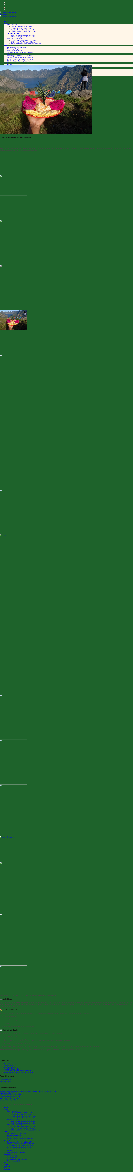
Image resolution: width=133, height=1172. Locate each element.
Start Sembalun (12, 25)
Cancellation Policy (10, 1064)
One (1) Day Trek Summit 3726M (21, 26)
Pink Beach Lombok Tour (15, 50)
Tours (6, 45)
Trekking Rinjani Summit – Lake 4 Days (23, 31)
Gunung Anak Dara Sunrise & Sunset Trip (20, 57)
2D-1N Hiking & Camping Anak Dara (19, 61)
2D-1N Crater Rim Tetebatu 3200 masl (23, 42)
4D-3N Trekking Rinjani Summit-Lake (23, 37)
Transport (7, 1166)
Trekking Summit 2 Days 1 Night (21, 28)
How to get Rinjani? (10, 1067)
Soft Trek (7, 54)
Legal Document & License (16, 1152)
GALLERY (7, 1154)
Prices (6, 1164)
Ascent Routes (8, 1065)
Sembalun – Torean (13, 33)
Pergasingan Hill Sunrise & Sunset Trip (19, 56)
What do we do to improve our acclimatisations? (19, 1072)
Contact (6, 1168)
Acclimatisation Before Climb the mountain (17, 1071)
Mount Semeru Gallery (14, 1161)
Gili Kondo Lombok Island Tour (17, 47)
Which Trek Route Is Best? (12, 1069)
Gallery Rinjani (12, 1157)
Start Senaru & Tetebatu (15, 38)
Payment (7, 1169)
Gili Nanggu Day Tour (14, 49)
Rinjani (6, 23)
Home (6, 21)
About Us (10, 64)
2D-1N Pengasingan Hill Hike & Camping (20, 59)
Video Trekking (12, 1156)
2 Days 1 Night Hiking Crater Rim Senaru (24, 40)
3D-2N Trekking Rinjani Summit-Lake (23, 35)
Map (5, 1162)
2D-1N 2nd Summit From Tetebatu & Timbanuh (26, 44)
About (6, 62)
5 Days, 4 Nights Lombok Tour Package (20, 52)
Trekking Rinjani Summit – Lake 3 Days (23, 30)
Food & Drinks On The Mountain (17, 1159)
